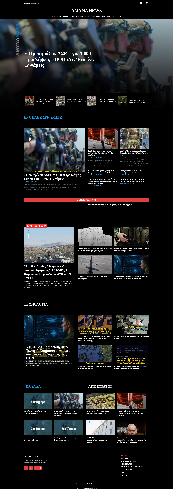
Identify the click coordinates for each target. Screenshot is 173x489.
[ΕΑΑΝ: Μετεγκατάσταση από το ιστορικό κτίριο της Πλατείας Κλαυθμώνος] (100, 427)
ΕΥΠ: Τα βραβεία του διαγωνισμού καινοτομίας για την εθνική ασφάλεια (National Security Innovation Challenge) (94, 338)
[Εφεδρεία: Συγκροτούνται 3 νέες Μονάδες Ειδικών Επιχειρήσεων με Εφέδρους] (131, 236)
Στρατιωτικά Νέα (31, 182)
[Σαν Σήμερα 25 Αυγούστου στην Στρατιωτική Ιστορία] (68, 427)
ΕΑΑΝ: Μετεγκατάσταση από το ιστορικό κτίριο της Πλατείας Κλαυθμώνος (97, 440)
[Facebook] (26, 468)
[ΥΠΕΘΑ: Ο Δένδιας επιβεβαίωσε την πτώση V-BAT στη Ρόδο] (95, 264)
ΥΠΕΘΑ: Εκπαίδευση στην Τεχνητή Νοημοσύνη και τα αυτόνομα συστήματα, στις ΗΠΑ (47, 352)
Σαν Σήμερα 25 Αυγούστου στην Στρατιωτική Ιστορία (65, 439)
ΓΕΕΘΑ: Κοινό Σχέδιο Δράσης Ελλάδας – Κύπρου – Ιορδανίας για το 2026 (107, 101)
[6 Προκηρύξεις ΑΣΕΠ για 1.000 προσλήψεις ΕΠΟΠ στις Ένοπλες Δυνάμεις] (54, 150)
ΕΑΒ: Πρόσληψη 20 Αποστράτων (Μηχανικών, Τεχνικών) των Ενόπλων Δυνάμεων (44, 101)
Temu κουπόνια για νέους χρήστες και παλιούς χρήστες (111, 205)
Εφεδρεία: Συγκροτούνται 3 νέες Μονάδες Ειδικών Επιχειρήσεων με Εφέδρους (131, 250)
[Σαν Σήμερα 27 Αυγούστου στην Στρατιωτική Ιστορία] (38, 401)
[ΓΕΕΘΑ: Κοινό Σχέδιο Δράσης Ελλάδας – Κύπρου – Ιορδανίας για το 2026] (91, 101)
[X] (35, 468)
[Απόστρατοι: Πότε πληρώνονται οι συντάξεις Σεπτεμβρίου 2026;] (100, 401)
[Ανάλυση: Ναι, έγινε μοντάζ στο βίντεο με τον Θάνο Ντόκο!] (131, 324)
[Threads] (40, 468)
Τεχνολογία (36, 304)
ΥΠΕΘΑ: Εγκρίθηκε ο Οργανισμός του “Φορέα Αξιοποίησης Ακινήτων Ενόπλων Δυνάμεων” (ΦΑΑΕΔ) (102, 181)
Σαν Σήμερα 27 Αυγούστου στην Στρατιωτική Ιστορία (35, 412)
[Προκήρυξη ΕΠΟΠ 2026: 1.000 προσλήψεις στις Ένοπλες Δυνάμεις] (122, 101)
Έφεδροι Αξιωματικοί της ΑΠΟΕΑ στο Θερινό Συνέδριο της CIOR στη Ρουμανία (76, 101)
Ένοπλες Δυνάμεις (43, 117)
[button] (147, 3)
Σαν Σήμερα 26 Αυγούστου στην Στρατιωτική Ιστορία (35, 439)
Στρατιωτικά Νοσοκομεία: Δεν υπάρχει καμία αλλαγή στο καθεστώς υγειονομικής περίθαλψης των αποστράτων (131, 440)
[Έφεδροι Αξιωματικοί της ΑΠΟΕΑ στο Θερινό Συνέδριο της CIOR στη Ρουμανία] (60, 101)
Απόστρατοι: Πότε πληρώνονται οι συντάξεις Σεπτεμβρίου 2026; (98, 412)
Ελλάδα (92, 207)
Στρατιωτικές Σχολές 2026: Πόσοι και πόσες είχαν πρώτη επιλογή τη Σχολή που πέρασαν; (94, 250)
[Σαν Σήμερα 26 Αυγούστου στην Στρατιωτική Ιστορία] (38, 427)
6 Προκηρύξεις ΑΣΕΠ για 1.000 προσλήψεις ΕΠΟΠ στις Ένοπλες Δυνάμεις (59, 59)
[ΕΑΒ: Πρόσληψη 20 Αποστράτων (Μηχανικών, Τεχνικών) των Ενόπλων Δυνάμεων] (29, 101)
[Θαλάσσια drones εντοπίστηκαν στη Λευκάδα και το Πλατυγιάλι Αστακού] (95, 354)
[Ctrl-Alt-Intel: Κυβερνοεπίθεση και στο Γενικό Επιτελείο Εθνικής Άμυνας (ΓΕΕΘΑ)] (131, 354)
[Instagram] (31, 468)
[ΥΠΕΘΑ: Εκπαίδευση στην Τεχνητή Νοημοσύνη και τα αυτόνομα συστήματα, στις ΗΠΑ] (131, 264)
